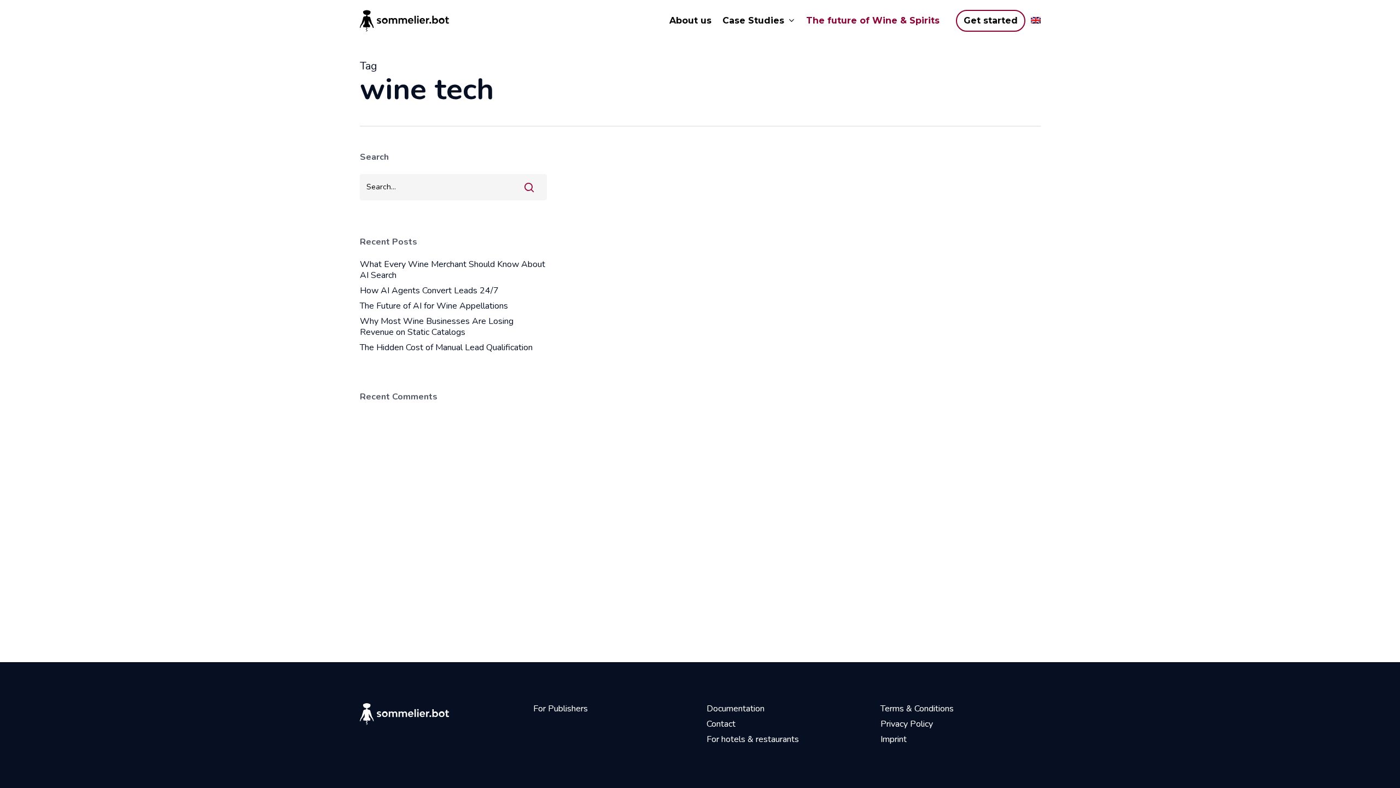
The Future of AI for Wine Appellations (434, 305)
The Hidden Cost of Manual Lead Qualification (446, 347)
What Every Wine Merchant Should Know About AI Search (452, 270)
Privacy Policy (906, 724)
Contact (721, 724)
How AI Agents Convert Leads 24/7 (429, 290)
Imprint (893, 739)
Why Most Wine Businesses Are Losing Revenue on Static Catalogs (437, 327)
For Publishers (560, 708)
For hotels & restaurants (753, 739)
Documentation (736, 708)
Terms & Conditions (917, 708)
